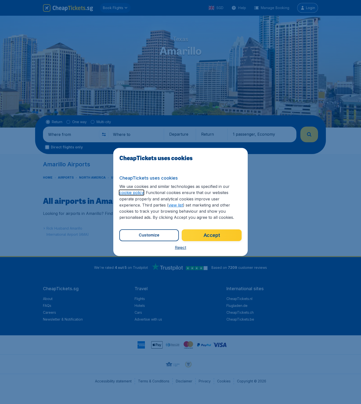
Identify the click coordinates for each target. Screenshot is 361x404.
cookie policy (131, 192)
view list (175, 205)
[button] (180, 247)
